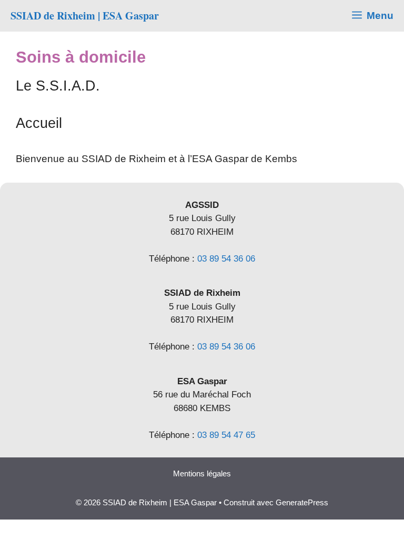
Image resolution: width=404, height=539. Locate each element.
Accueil (39, 123)
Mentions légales (202, 473)
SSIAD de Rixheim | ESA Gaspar (85, 15)
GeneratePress (302, 502)
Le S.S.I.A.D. (58, 86)
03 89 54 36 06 (226, 259)
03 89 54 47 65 (226, 435)
